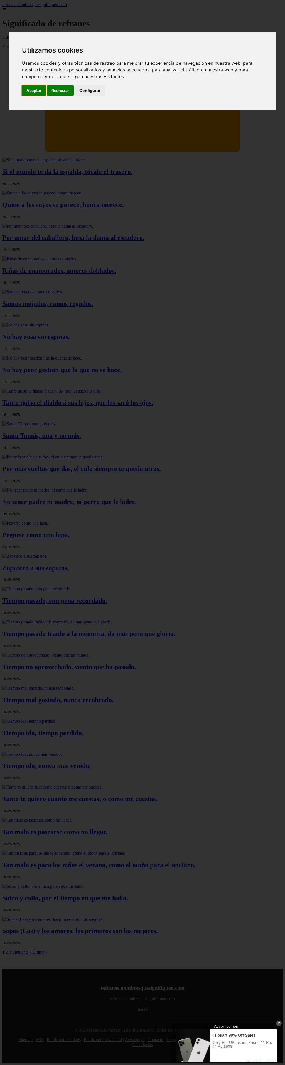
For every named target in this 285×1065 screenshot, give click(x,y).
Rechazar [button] (60, 90)
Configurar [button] (89, 90)
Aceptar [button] (33, 90)
